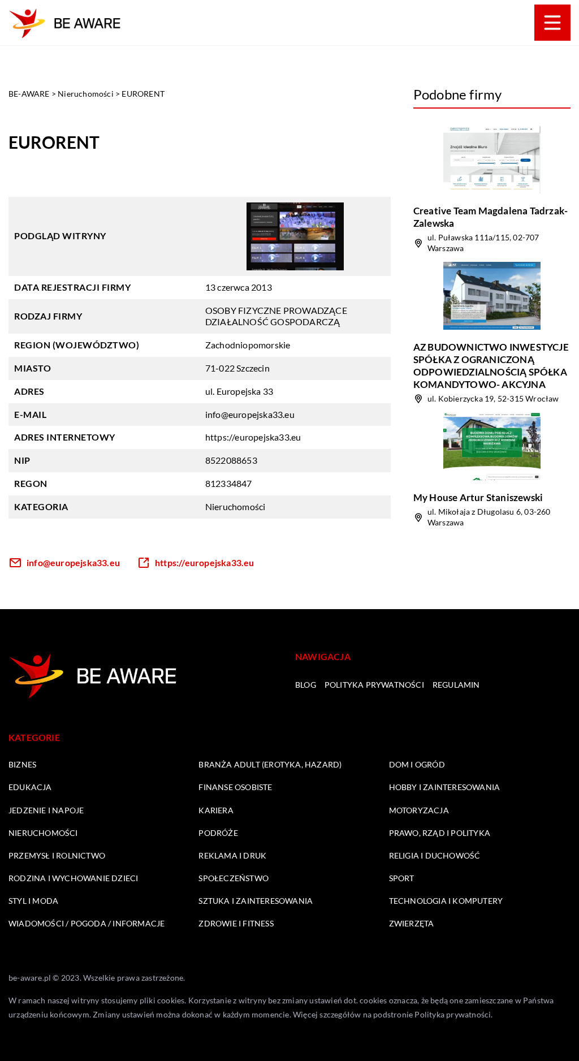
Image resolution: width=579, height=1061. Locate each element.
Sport (401, 878)
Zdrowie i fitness (235, 923)
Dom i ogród (417, 764)
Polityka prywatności (374, 684)
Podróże (217, 833)
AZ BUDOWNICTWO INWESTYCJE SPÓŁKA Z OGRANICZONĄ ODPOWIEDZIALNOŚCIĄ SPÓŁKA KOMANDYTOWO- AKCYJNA (491, 365)
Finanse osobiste (235, 787)
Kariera (215, 810)
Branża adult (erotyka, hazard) (270, 764)
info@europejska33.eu (250, 414)
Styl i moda (33, 900)
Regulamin (456, 684)
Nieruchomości (235, 506)
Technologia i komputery (446, 900)
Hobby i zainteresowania (444, 787)
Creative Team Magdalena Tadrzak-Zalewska (490, 217)
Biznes (22, 764)
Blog (305, 684)
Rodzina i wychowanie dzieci (73, 878)
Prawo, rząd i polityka (439, 833)
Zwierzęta (411, 923)
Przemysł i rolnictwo (56, 855)
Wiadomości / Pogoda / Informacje (86, 923)
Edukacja (30, 787)
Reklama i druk (232, 855)
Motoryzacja (419, 810)
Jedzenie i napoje (46, 810)
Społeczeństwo (233, 878)
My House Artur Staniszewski (478, 497)
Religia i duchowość (435, 855)
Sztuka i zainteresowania (255, 900)
